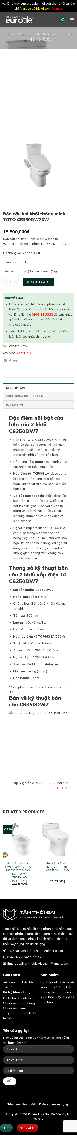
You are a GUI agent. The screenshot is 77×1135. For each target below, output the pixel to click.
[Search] (63, 19)
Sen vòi (53, 987)
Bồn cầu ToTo (40, 39)
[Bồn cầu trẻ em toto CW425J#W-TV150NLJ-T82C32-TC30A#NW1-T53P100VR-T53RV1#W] (20, 839)
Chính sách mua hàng (19, 1003)
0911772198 (34, 957)
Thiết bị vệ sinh (49, 34)
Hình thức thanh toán (19, 998)
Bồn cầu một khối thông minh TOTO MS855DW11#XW (57, 867)
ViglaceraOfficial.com (35, 8)
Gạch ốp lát (48, 982)
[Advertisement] (38, 89)
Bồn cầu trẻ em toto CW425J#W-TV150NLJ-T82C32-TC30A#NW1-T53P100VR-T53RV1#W (20, 870)
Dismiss (57, 8)
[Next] (74, 855)
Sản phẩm (25, 34)
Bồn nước (55, 997)
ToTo (68, 34)
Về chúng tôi (12, 982)
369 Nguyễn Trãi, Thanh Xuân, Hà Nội (35, 951)
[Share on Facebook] (10, 361)
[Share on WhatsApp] (5, 361)
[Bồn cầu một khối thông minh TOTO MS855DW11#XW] (57, 839)
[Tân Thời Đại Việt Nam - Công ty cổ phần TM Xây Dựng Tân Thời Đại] (28, 19)
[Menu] (71, 19)
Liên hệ (27, 982)
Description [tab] (15, 387)
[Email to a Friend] (15, 361)
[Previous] (3, 855)
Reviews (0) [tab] (14, 404)
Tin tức (8, 987)
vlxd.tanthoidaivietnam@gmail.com (42, 963)
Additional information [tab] (24, 396)
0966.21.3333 (42, 314)
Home (9, 34)
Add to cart (38, 282)
